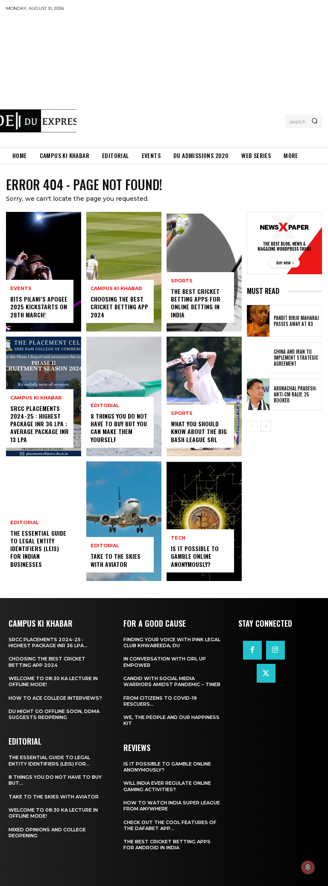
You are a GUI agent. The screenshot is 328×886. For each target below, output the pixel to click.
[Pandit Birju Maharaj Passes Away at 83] (258, 321)
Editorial (24, 522)
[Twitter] (266, 673)
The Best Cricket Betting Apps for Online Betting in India (195, 303)
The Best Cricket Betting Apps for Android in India (167, 845)
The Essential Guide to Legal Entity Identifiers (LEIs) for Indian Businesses (38, 548)
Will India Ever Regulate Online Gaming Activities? (167, 786)
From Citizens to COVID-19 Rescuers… (160, 701)
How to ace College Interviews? (55, 698)
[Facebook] (252, 650)
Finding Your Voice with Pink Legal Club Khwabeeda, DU (171, 642)
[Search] (314, 121)
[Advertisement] (202, 79)
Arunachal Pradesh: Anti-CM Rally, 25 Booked (295, 394)
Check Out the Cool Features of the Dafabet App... (170, 825)
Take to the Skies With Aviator (116, 560)
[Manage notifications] (308, 867)
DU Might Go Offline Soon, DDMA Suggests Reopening (54, 714)
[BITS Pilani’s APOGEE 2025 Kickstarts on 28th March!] (43, 272)
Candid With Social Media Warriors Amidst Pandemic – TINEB (171, 681)
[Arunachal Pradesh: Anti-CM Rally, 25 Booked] (258, 394)
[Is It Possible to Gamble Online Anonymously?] (204, 521)
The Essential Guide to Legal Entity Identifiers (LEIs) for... (49, 760)
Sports (182, 281)
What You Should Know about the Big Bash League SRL (199, 431)
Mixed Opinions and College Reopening (47, 833)
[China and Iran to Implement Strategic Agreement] (258, 357)
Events (21, 288)
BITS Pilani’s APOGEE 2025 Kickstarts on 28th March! (38, 306)
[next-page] (266, 426)
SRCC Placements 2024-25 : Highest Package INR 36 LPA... (48, 642)
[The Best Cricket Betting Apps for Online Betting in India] (204, 272)
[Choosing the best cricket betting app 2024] (123, 272)
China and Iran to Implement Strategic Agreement (296, 357)
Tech (178, 538)
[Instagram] (275, 650)
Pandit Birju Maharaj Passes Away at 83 (296, 320)
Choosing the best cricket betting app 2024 (119, 306)
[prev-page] (252, 426)
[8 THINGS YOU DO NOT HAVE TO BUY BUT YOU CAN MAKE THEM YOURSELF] (123, 396)
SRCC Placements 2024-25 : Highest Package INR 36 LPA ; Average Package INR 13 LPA (39, 424)
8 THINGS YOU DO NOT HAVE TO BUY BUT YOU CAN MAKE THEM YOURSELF (119, 427)
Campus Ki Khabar (36, 398)
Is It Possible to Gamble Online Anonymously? (195, 556)
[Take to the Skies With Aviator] (123, 521)
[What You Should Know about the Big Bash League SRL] (204, 396)
